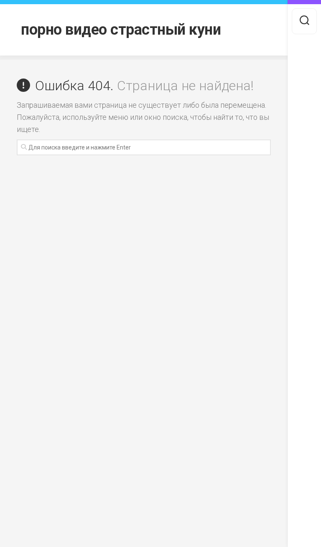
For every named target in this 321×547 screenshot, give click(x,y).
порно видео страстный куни (121, 29)
